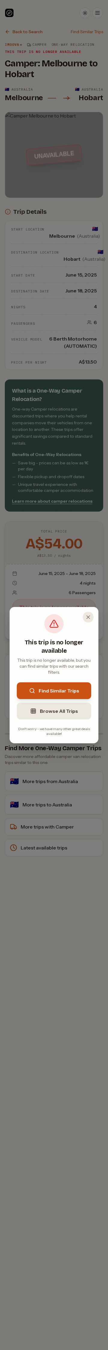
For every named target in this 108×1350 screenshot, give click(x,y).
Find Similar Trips (59, 691)
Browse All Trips (59, 711)
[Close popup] (88, 617)
